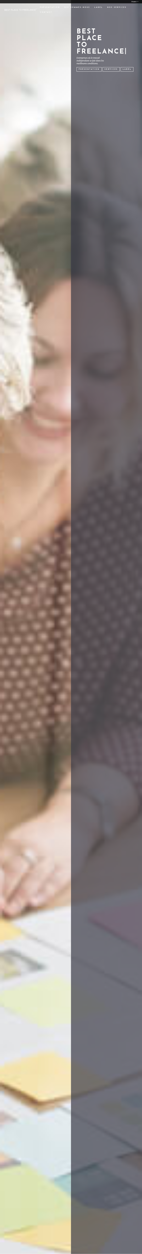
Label (98, 7)
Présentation (50, 7)
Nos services (117, 7)
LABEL (127, 69)
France (134, 1)
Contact (46, 12)
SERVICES (111, 69)
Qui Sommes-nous (77, 7)
